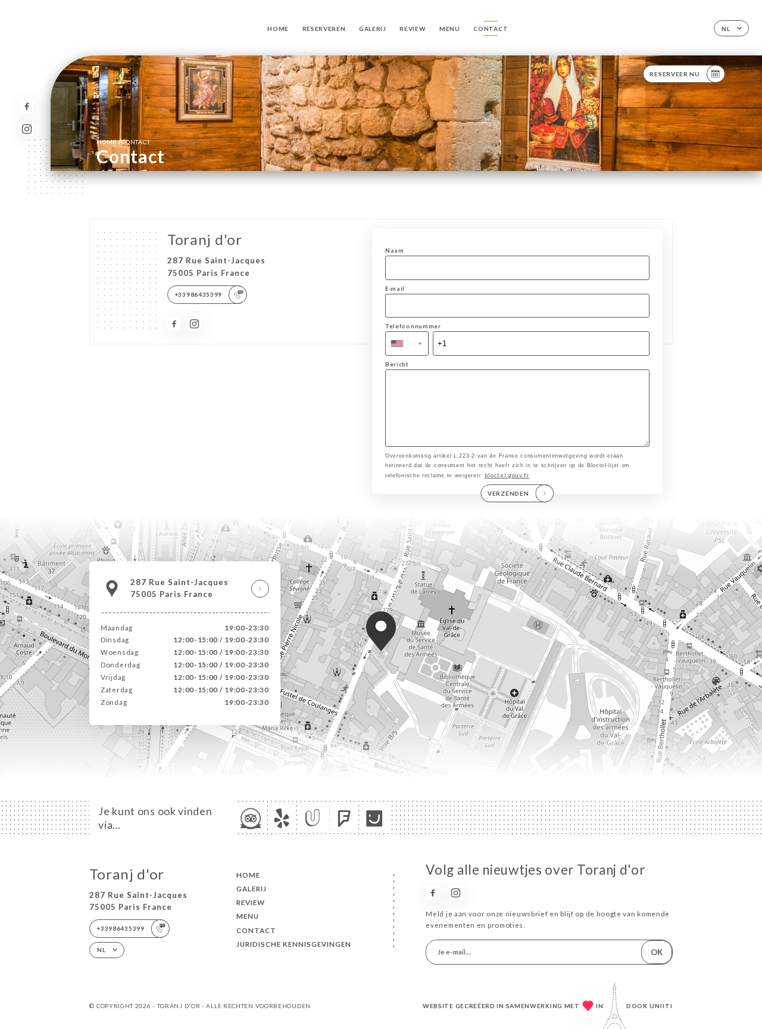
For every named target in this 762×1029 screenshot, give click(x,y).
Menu (449, 28)
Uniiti (661, 1005)
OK (657, 952)
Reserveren (324, 28)
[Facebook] (26, 106)
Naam (394, 250)
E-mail (395, 288)
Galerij (372, 28)
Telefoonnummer (413, 326)
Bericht (397, 364)
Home (278, 28)
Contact (490, 28)
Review (412, 28)
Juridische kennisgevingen (293, 944)
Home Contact (123, 141)
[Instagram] (26, 129)
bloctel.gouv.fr (507, 475)
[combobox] (406, 343)
